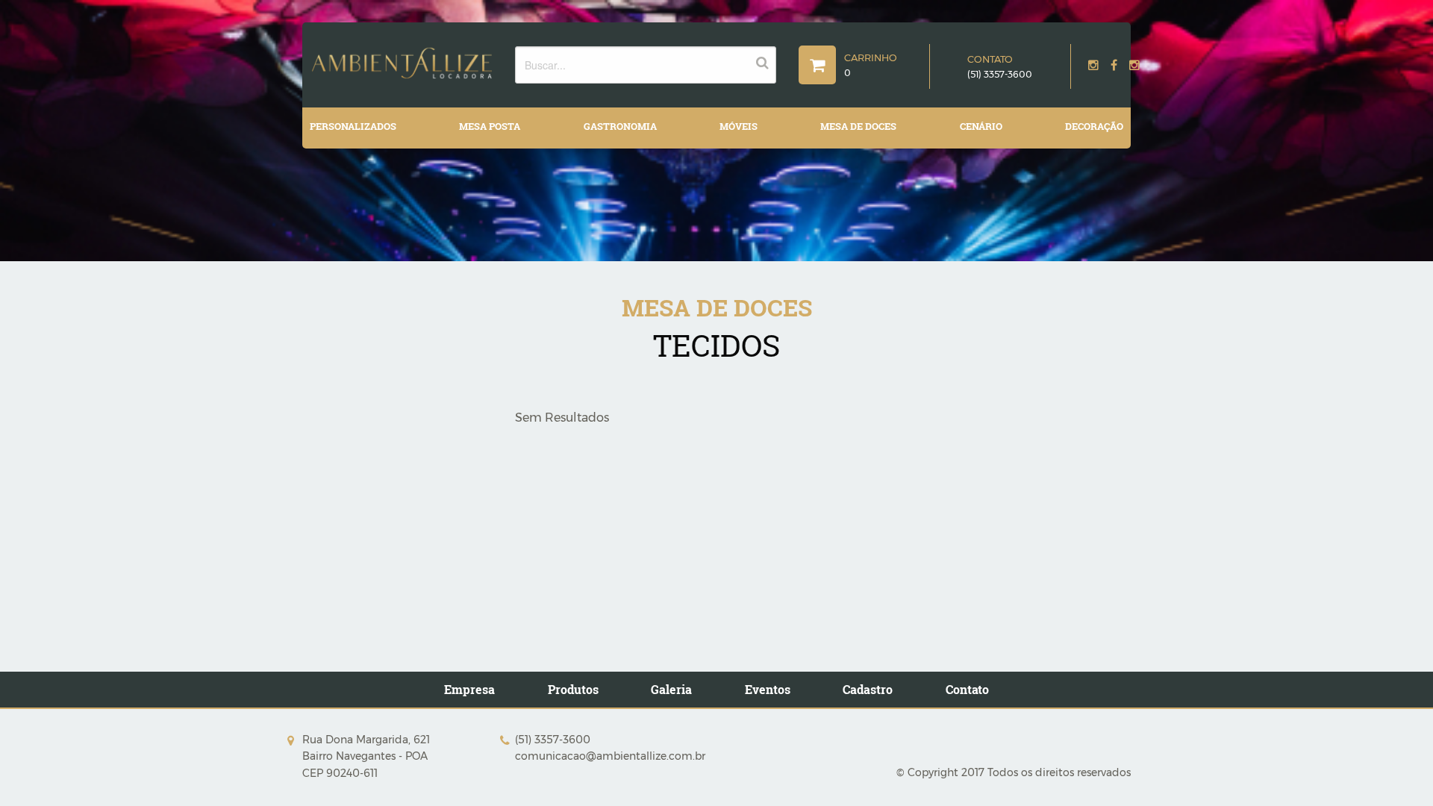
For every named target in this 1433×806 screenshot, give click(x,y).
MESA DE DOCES (858, 126)
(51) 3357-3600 (999, 74)
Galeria (671, 689)
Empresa (469, 689)
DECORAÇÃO (1094, 126)
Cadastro (868, 689)
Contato (967, 689)
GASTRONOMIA (620, 126)
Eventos (767, 689)
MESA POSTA (489, 126)
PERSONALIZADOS (353, 126)
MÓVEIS (738, 126)
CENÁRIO (981, 126)
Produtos (573, 689)
